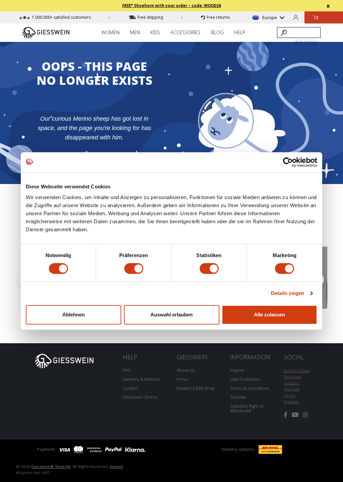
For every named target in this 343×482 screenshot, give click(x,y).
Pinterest (291, 401)
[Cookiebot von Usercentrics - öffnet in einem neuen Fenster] (288, 162)
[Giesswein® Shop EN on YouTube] (295, 415)
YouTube (291, 388)
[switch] (133, 268)
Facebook (291, 382)
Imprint (237, 370)
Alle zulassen (269, 314)
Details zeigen (287, 293)
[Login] (295, 17)
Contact (130, 388)
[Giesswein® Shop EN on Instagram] (305, 415)
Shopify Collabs (297, 370)
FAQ (127, 370)
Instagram (292, 376)
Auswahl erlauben (171, 314)
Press (182, 379)
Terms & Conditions (249, 388)
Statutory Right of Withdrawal (247, 408)
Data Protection (245, 379)
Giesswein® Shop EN (51, 466)
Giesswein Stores (140, 397)
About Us (186, 370)
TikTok (289, 395)
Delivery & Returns (141, 379)
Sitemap (238, 397)
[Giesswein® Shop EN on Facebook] (285, 415)
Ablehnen (73, 314)
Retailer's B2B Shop (196, 388)
